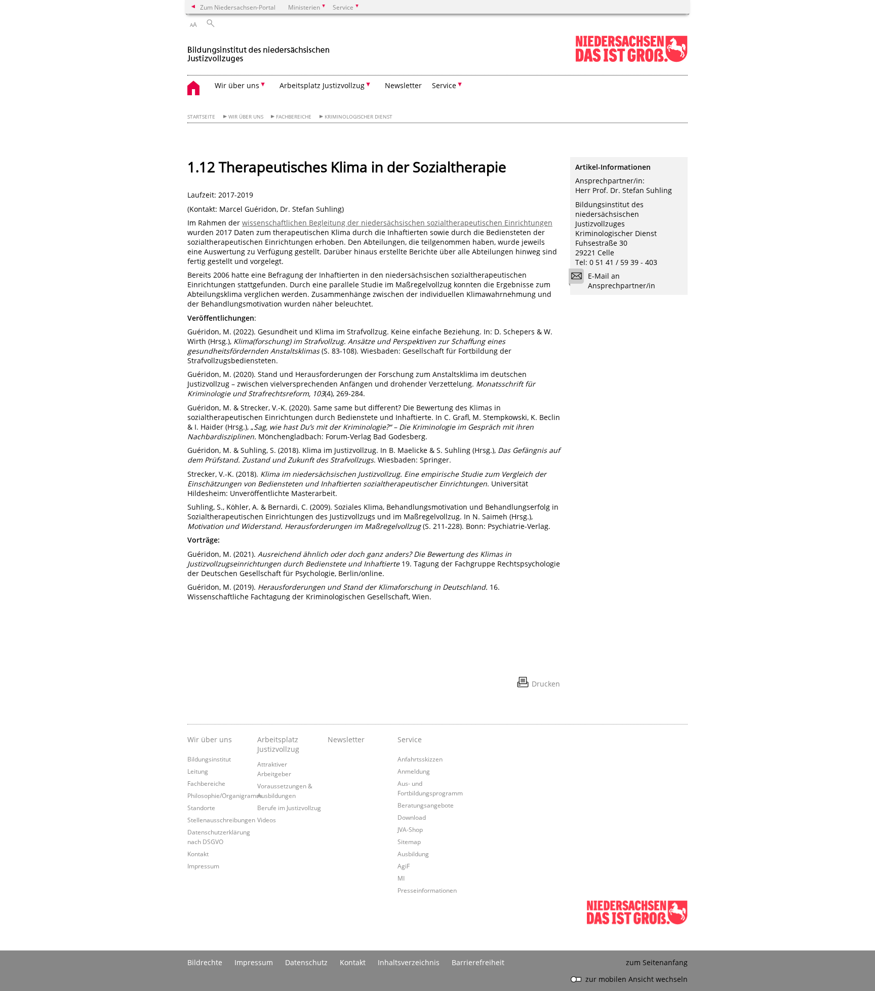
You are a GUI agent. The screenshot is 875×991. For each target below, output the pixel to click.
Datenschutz (306, 962)
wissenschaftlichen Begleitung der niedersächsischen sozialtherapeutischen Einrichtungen (397, 222)
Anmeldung (413, 771)
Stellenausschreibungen (221, 820)
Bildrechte (204, 962)
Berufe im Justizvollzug (289, 808)
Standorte (201, 808)
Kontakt (198, 854)
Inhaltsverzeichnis (409, 962)
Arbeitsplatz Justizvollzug (278, 744)
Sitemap (409, 841)
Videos (266, 820)
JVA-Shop (410, 829)
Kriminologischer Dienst (358, 116)
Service (409, 739)
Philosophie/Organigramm (224, 795)
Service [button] (444, 85)
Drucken (546, 684)
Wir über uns (245, 116)
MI (401, 878)
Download (411, 817)
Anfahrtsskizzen (420, 759)
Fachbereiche (293, 116)
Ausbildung (413, 854)
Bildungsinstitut (209, 759)
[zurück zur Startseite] (259, 50)
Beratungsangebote (425, 805)
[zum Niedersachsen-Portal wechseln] (631, 60)
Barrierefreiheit (478, 962)
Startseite (201, 116)
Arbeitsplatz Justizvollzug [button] (322, 85)
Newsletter (403, 85)
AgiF (403, 866)
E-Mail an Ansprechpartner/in (621, 280)
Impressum (203, 866)
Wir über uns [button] (237, 85)
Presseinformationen (427, 890)
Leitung (197, 771)
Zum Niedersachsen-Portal (237, 7)
